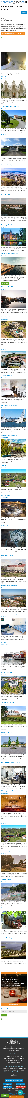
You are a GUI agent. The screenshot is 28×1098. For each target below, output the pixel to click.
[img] (14, 988)
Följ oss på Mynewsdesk (20, 1086)
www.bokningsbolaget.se (14, 1062)
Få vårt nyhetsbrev (7, 1009)
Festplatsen (14, 1075)
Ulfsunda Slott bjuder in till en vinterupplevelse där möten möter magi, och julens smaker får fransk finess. (13, 983)
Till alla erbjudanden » (14, 1004)
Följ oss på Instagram (21, 1084)
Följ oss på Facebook (7, 1084)
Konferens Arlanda (9, 1094)
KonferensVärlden (18, 1074)
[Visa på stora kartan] (1, 37)
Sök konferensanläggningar (9, 1093)
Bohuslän (24, 12)
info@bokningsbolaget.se (16, 1060)
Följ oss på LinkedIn (7, 1086)
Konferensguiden (9, 1074)
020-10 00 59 (21, 33)
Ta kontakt (5, 1095)
